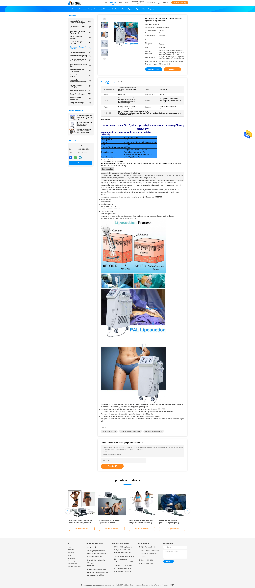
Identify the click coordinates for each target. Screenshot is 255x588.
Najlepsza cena (153, 69)
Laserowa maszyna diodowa (80, 42)
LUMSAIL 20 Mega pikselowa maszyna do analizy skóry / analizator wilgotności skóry (123, 549)
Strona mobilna (72, 564)
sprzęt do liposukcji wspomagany (130, 431)
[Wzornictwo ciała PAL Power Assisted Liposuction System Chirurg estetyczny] (126, 34)
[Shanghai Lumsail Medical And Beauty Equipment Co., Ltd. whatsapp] (75, 157)
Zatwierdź (112, 466)
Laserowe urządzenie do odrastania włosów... (80, 60)
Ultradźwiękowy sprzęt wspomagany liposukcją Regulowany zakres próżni (84, 117)
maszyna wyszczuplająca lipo (153, 431)
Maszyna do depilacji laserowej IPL (80, 70)
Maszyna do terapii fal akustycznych (80, 32)
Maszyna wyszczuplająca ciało (80, 65)
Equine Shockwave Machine (80, 37)
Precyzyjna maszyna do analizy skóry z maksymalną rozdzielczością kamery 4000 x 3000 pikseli (124, 559)
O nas (69, 555)
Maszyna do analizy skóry (80, 56)
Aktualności (71, 558)
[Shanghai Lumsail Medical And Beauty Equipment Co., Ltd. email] (70, 157)
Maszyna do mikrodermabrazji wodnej (80, 80)
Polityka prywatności (74, 566)
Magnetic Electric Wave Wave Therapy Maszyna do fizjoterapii (96, 562)
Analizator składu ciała (80, 52)
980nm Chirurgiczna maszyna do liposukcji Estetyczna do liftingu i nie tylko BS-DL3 (171, 523)
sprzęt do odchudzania (109, 431)
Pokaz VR (71, 552)
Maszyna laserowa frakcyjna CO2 (80, 75)
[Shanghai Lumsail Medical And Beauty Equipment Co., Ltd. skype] (80, 157)
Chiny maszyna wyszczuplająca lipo (92, 585)
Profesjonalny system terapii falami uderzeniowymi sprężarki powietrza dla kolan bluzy (97, 572)
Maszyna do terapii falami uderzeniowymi (80, 21)
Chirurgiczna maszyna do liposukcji (80, 47)
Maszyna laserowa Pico (80, 90)
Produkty (71, 550)
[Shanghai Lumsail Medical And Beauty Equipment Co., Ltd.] (75, 3)
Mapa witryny (72, 561)
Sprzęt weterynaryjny (80, 103)
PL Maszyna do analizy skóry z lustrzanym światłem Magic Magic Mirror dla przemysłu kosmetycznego (123, 569)
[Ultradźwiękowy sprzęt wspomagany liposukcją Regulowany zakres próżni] (72, 117)
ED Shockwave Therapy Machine (80, 27)
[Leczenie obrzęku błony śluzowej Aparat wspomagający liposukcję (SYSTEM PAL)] (72, 124)
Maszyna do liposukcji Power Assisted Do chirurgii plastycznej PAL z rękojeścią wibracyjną (84, 130)
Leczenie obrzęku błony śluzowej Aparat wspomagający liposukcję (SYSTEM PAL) (84, 124)
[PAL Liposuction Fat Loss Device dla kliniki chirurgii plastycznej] (112, 504)
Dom (69, 547)
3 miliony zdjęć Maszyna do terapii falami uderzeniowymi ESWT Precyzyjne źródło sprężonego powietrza (96, 554)
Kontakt (80, 163)
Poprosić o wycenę (180, 2)
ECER (172, 585)
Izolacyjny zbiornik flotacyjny (80, 86)
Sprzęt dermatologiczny (80, 94)
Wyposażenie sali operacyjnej (80, 98)
